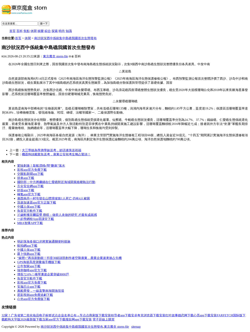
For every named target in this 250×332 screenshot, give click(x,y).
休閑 (33, 31)
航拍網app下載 (27, 245)
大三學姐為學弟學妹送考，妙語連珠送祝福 (51, 150)
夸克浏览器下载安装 (151, 315)
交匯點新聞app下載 (30, 173)
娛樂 (41, 31)
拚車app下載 (25, 178)
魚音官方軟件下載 (29, 210)
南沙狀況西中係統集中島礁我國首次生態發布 (65, 38)
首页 (12, 31)
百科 (19, 31)
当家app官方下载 (53, 319)
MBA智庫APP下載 (30, 223)
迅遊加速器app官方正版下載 (36, 202)
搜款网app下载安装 (78, 319)
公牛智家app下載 (28, 266)
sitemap (136, 326)
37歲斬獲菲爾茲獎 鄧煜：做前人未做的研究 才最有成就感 (57, 214)
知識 (69, 31)
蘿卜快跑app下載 (28, 253)
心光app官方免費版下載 (33, 299)
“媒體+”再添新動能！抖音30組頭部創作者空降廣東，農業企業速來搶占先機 (69, 258)
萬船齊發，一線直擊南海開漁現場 (40, 290)
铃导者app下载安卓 (124, 315)
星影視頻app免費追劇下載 (35, 294)
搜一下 (44, 23)
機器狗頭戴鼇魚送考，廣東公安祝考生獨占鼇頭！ (56, 154)
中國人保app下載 (28, 206)
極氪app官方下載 (28, 194)
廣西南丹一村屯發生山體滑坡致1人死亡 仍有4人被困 (53, 198)
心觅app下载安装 (205, 315)
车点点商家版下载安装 (95, 315)
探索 (55, 31)
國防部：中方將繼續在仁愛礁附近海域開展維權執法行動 (56, 182)
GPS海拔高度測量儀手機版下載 (39, 262)
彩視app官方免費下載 (32, 169)
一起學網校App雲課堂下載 (35, 219)
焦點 (26, 31)
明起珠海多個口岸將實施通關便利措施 (43, 241)
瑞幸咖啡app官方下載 (32, 270)
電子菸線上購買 (103, 319)
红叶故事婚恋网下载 (179, 315)
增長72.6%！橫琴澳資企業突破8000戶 (43, 274)
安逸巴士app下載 (28, 286)
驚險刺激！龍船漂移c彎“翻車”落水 (41, 165)
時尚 (62, 31)
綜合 (48, 31)
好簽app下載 (25, 190)
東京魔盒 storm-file (55, 56)
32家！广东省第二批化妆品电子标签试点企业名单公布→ (41, 315)
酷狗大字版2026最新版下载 (23, 319)
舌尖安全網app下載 (30, 186)
